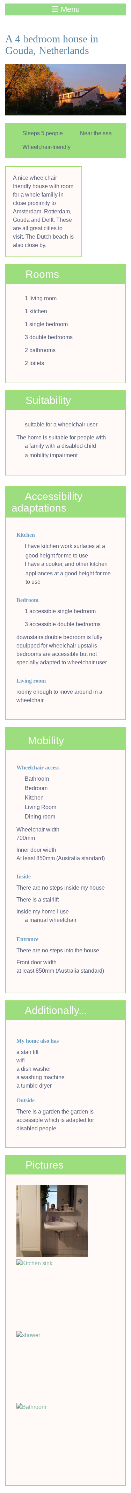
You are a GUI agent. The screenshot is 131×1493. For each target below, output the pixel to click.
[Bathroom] (52, 1439)
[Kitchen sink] (52, 1295)
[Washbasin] (52, 1221)
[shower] (52, 1367)
